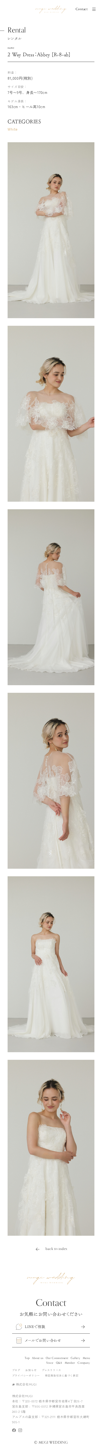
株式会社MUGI (26, 1384)
